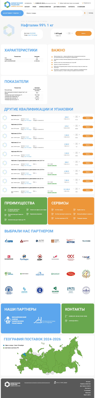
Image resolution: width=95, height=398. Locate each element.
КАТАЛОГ (27, 6)
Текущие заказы (82, 218)
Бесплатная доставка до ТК (16, 219)
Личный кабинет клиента (84, 214)
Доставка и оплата (85, 386)
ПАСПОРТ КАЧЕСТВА (52, 165)
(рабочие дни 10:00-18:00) (50, 3)
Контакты (88, 388)
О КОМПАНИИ (81, 6)
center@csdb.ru (28, 3)
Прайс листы (81, 209)
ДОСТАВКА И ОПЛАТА (60, 6)
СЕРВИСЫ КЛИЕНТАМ (45, 6)
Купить (83, 33)
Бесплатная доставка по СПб (15, 215)
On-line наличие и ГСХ (61, 218)
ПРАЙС (34, 6)
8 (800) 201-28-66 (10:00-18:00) (78, 316)
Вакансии (88, 392)
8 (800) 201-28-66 (40, 3)
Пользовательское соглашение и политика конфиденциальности (37, 382)
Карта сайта (87, 395)
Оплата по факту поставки (38, 209)
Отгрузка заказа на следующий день (13, 210)
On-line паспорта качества (63, 214)
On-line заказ (59, 209)
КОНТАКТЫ (71, 6)
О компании (87, 390)
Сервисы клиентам (85, 383)
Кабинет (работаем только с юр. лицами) (69, 3)
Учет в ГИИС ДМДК (62, 382)
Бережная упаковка (36, 214)
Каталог (88, 381)
